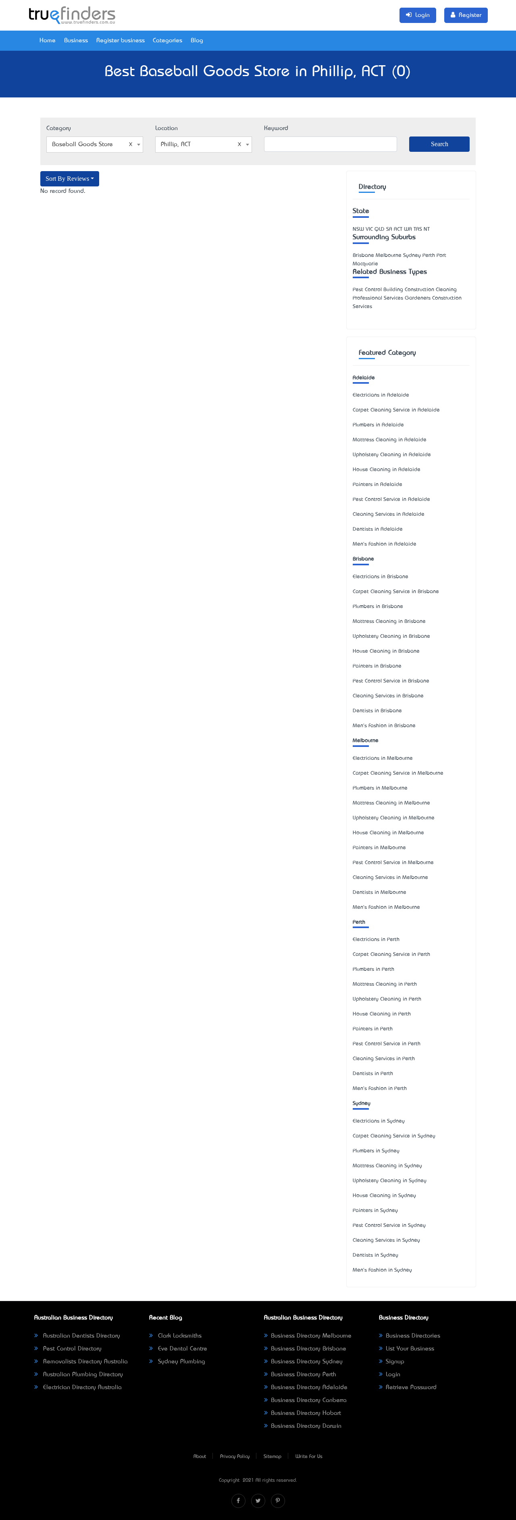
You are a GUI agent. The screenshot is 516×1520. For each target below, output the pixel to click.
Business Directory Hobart (306, 1413)
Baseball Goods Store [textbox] (82, 144)
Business (76, 40)
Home (48, 40)
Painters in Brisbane (377, 666)
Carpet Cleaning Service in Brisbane (396, 591)
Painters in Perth (373, 1029)
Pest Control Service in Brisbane (391, 681)
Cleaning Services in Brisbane (388, 696)
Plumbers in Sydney (376, 1151)
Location (166, 128)
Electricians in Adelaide (381, 395)
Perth (359, 922)
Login (393, 1374)
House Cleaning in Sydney (384, 1195)
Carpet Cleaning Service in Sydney (394, 1136)
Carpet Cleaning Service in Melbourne (398, 773)
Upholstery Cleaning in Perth (387, 999)
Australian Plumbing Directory (82, 1374)
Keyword (276, 128)
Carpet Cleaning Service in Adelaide (396, 410)
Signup (395, 1362)
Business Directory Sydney (307, 1362)
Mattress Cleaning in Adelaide (390, 440)
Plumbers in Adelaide (378, 425)
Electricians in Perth (376, 939)
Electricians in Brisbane (380, 576)
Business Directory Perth (303, 1374)
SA (389, 229)
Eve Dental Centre (181, 1349)
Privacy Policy (235, 1456)
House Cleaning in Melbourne (388, 832)
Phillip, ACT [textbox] (176, 144)
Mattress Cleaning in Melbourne (391, 803)
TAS (418, 229)
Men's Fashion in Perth (380, 1088)
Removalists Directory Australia (84, 1362)
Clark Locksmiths (179, 1336)
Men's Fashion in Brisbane (384, 725)
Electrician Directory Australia (81, 1387)
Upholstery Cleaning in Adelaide (392, 454)
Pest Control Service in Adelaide (391, 499)
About (200, 1456)
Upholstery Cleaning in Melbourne (394, 818)
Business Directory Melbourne (311, 1336)
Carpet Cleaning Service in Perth (391, 954)
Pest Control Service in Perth (386, 1043)
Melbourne (366, 740)
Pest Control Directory (71, 1349)
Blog (197, 40)
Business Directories (413, 1336)
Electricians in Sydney (379, 1121)
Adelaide (364, 378)
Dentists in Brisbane (377, 710)
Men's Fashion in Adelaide (384, 544)
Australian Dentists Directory (80, 1336)
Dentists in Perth (373, 1073)
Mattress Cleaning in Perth (385, 984)
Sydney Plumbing (180, 1362)
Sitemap (272, 1456)
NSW (358, 229)
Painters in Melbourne (379, 847)
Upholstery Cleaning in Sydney (390, 1180)
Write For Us (308, 1456)
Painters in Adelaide (377, 484)
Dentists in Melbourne (379, 892)
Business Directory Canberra (309, 1400)
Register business (120, 40)
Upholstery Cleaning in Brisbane (391, 636)
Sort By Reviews (67, 178)
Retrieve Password (411, 1387)
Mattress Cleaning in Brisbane (389, 621)
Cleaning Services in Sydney (386, 1240)
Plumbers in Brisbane (378, 606)
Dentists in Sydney (375, 1255)
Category (58, 128)
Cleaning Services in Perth (384, 1058)
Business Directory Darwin (306, 1426)
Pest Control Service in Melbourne (393, 862)
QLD (380, 229)
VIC (369, 229)
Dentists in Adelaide (378, 529)
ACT (398, 229)
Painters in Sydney (375, 1210)
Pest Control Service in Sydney (389, 1225)
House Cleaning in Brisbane (386, 651)
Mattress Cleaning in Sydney (387, 1165)
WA (408, 229)
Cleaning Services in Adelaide (388, 514)
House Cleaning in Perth (382, 1014)
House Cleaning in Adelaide (386, 469)
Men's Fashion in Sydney (382, 1270)
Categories (167, 40)
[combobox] (94, 144)
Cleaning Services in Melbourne (390, 877)
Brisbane (363, 559)
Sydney (361, 1103)
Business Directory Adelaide (309, 1387)
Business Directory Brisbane (308, 1349)
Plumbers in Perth (373, 969)
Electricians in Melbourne (383, 758)
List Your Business (410, 1349)
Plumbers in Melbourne (380, 788)
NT (427, 229)
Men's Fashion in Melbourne (386, 907)
